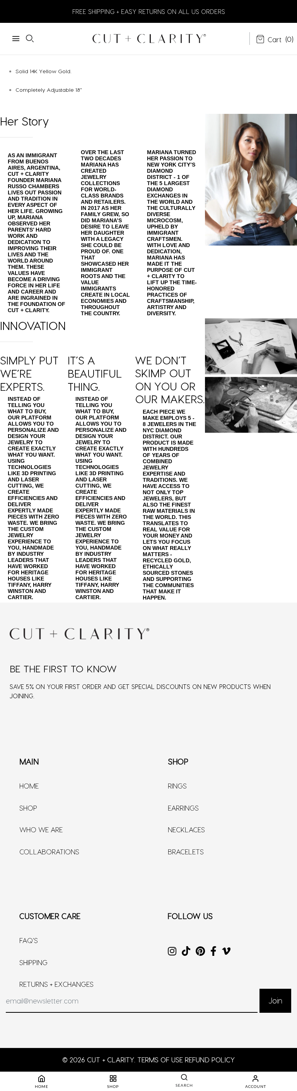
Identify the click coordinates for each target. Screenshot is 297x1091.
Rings (177, 786)
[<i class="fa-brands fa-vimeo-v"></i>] (226, 952)
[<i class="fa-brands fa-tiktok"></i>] (186, 952)
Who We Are (41, 829)
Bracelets (186, 851)
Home (29, 786)
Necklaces (186, 829)
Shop (28, 808)
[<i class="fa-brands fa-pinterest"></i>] (200, 952)
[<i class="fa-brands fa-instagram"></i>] (172, 952)
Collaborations (49, 851)
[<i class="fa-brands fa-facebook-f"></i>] (213, 952)
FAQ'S (28, 940)
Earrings (183, 808)
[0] (269, 39)
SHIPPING (33, 962)
